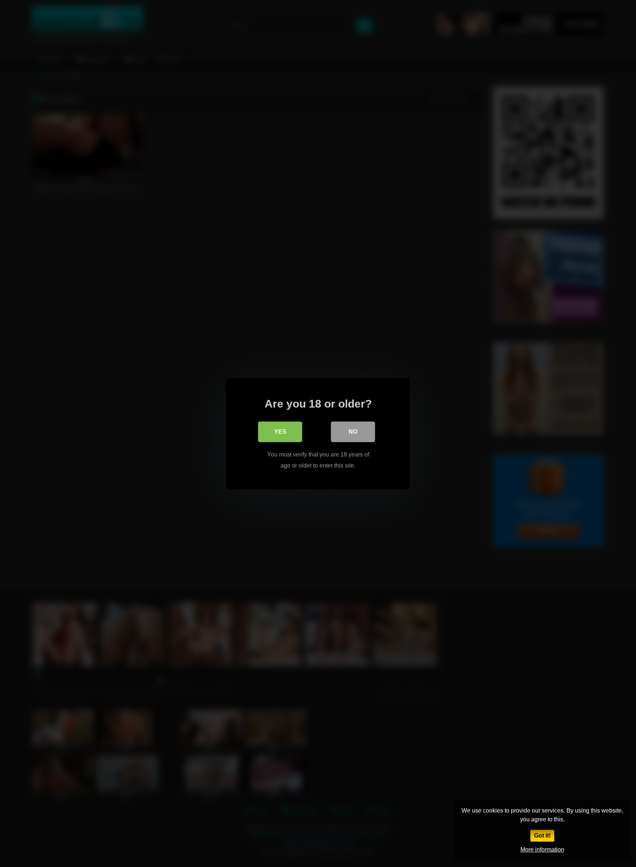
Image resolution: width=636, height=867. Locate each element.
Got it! (542, 835)
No (353, 432)
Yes (280, 432)
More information (542, 849)
